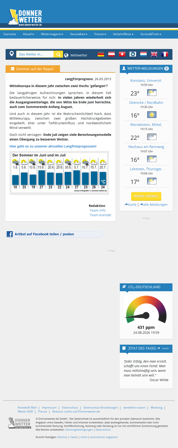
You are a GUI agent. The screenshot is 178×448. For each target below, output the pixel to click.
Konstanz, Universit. (146, 80)
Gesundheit (77, 34)
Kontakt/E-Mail (27, 407)
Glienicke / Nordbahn (146, 102)
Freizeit (99, 34)
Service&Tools (149, 34)
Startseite (9, 34)
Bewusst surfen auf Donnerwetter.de (76, 411)
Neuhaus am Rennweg (146, 146)
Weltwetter (78, 55)
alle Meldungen (155, 204)
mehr (165, 348)
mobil (83, 437)
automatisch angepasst (104, 437)
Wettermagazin (51, 34)
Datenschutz (70, 407)
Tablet (74, 437)
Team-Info (97, 210)
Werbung (156, 407)
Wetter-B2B (25, 411)
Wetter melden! (146, 196)
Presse (42, 411)
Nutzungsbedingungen (79, 429)
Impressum (49, 407)
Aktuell (27, 34)
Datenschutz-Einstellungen (100, 407)
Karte (132, 204)
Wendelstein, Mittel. (146, 124)
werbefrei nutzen (134, 407)
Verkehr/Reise (122, 34)
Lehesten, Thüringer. (146, 169)
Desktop (62, 437)
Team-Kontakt (100, 215)
